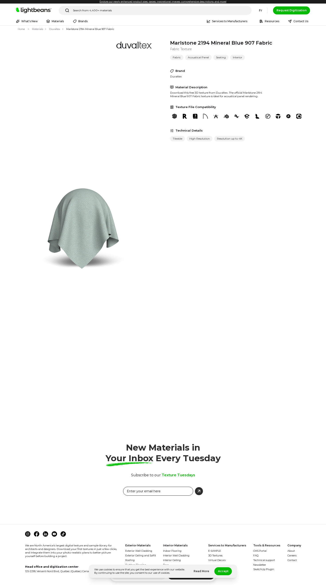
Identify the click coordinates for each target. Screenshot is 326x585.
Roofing (130, 560)
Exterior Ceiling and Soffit (140, 555)
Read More (201, 571)
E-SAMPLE (214, 550)
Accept (223, 571)
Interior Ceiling (172, 560)
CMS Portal (260, 550)
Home (21, 29)
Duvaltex (54, 29)
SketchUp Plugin (263, 569)
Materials (37, 29)
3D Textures (215, 555)
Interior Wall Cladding (176, 555)
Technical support (264, 560)
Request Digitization (291, 10)
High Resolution (199, 138)
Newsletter (259, 564)
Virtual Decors (217, 560)
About (291, 550)
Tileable (177, 138)
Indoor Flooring (172, 550)
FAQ (256, 555)
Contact (292, 560)
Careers (292, 555)
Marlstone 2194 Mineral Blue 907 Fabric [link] (90, 29)
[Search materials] (67, 10)
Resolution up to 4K (229, 138)
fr (260, 10)
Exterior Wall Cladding (138, 550)
